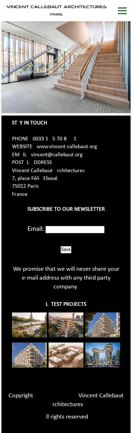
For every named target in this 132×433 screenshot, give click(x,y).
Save (66, 249)
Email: (35, 229)
